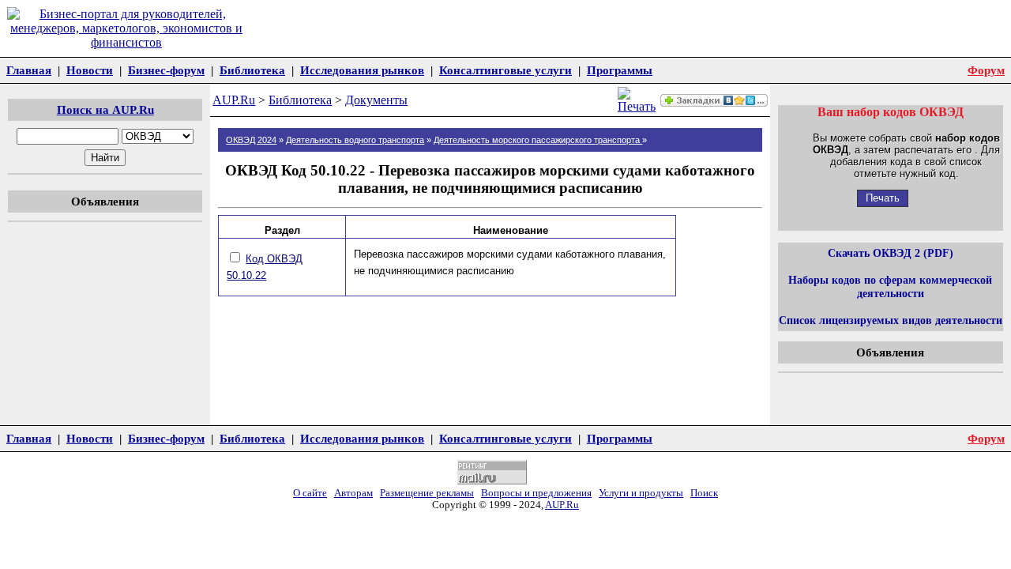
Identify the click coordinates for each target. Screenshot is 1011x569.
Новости (89, 70)
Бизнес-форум (166, 70)
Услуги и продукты (641, 493)
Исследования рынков (362, 70)
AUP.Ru (233, 100)
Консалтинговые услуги (505, 70)
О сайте (310, 493)
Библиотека (252, 70)
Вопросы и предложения (536, 493)
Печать (883, 198)
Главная (28, 70)
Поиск (704, 493)
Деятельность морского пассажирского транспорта (538, 140)
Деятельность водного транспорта (355, 140)
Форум (986, 70)
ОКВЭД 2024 (251, 140)
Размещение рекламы (427, 493)
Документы (376, 100)
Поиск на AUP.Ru (105, 109)
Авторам (353, 493)
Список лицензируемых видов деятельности (890, 320)
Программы (619, 70)
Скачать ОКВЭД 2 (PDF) (890, 253)
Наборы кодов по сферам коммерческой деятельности (890, 286)
